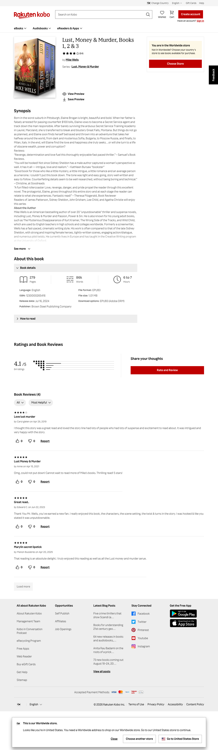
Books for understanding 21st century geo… (108, 626)
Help (201, 3)
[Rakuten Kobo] (32, 15)
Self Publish (62, 613)
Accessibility (175, 704)
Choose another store (139, 738)
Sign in (200, 20)
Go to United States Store (183, 738)
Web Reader (24, 656)
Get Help (22, 672)
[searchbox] (101, 14)
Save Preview (76, 99)
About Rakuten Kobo (29, 613)
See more (20, 248)
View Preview (76, 93)
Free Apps (23, 648)
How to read (27, 318)
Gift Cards (191, 3)
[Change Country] (19, 704)
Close (114, 738)
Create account (190, 14)
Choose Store (175, 63)
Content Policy (195, 704)
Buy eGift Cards (26, 664)
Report (45, 441)
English (34, 704)
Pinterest (143, 630)
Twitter (142, 621)
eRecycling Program (29, 640)
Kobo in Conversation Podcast (29, 631)
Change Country (160, 3)
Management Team (28, 621)
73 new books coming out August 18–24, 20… (108, 661)
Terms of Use (136, 704)
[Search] (148, 14)
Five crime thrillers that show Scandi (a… (107, 615)
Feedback (213, 75)
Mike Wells (72, 59)
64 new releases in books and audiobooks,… (108, 638)
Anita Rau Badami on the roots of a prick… (108, 650)
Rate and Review (167, 370)
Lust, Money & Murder (85, 66)
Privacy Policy (155, 704)
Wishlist (162, 17)
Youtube (143, 638)
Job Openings (63, 629)
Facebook (144, 613)
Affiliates (60, 621)
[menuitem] (20, 28)
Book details (28, 267)
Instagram (144, 646)
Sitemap (22, 680)
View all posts (101, 671)
